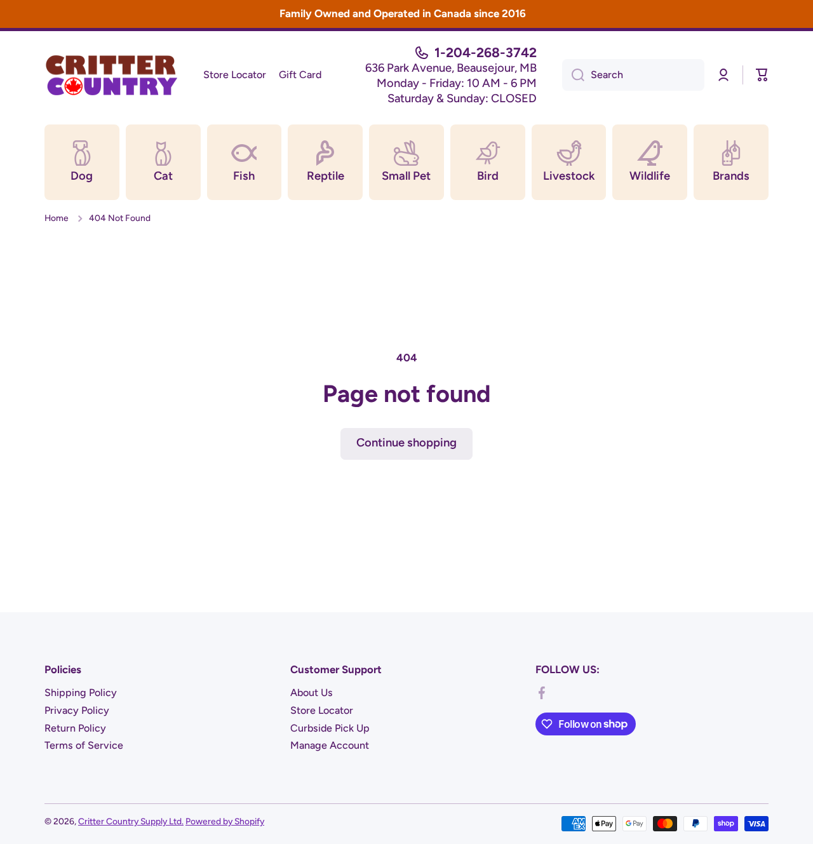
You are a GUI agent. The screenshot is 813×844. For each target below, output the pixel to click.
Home (56, 218)
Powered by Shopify (224, 821)
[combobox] (633, 75)
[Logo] (111, 75)
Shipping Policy (80, 693)
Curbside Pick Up (330, 728)
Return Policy (75, 728)
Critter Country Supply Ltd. (131, 821)
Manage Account (329, 745)
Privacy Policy (76, 710)
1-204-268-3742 (485, 52)
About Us (311, 693)
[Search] (573, 75)
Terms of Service (83, 745)
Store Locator (321, 710)
